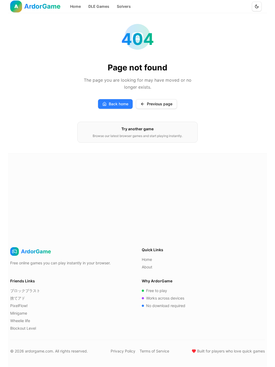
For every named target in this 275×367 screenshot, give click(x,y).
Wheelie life (20, 320)
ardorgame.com (39, 351)
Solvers (124, 6)
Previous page (159, 104)
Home (75, 6)
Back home (118, 104)
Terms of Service (154, 351)
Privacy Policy (123, 351)
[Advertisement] (137, 194)
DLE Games (98, 6)
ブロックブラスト (25, 290)
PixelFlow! (19, 305)
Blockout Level (23, 328)
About (147, 267)
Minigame (18, 313)
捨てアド (17, 298)
